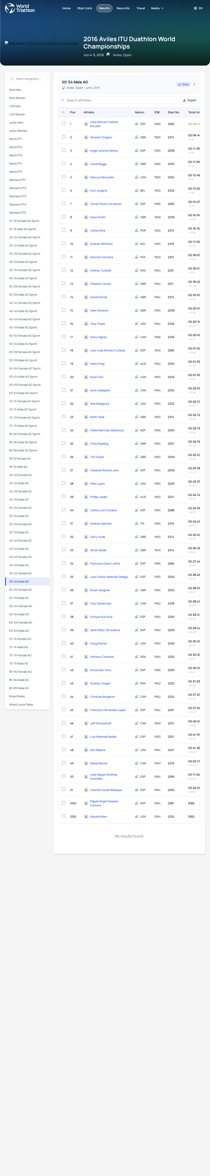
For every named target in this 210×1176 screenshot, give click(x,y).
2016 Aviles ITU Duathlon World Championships (129, 42)
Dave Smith (97, 217)
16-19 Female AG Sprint (24, 221)
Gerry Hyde (97, 537)
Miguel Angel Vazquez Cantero (104, 803)
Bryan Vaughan (100, 590)
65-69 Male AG (19, 631)
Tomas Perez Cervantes (105, 204)
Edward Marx (98, 816)
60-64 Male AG (19, 614)
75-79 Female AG (20, 655)
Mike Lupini (97, 483)
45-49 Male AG (19, 565)
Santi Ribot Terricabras (105, 630)
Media (155, 8)
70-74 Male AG (18, 647)
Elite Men (15, 90)
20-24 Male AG (19, 483)
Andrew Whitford (101, 244)
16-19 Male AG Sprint (22, 229)
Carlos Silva (97, 230)
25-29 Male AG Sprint (23, 262)
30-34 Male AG (19, 516)
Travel (141, 8)
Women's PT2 (17, 188)
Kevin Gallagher (100, 390)
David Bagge (98, 164)
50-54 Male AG (19, 581)
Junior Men (16, 122)
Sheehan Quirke (100, 284)
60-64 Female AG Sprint (25, 368)
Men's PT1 (15, 139)
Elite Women (17, 98)
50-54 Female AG (20, 573)
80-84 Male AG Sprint (23, 442)
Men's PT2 (15, 147)
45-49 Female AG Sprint (24, 319)
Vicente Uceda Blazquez (106, 790)
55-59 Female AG (20, 590)
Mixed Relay (17, 696)
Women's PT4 (17, 204)
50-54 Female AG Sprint (24, 335)
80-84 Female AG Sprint (24, 434)
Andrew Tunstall (100, 270)
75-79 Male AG (18, 663)
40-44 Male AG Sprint (23, 311)
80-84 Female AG (20, 672)
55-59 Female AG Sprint (24, 352)
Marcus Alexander (102, 177)
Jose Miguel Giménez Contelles (104, 777)
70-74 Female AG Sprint (24, 401)
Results (104, 8)
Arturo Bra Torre (100, 670)
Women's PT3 (17, 196)
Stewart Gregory (101, 137)
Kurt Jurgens (98, 190)
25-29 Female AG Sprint (24, 254)
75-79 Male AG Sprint (23, 426)
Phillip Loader (98, 497)
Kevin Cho (96, 377)
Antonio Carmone (101, 257)
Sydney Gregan (100, 683)
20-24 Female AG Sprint (24, 237)
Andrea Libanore (101, 523)
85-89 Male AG (19, 688)
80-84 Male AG (19, 680)
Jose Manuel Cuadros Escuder (104, 124)
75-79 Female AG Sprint (24, 417)
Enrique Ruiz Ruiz (101, 617)
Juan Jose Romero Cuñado (107, 350)
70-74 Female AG (20, 639)
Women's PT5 (17, 213)
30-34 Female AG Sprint (24, 270)
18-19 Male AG (18, 467)
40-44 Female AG (20, 540)
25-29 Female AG (20, 491)
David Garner (98, 297)
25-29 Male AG (19, 499)
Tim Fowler (97, 457)
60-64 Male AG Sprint (23, 376)
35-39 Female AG (20, 524)
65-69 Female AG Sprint (25, 385)
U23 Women (17, 114)
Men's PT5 (15, 172)
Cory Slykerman (100, 603)
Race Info (123, 8)
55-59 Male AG (19, 598)
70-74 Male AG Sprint (23, 409)
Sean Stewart (99, 310)
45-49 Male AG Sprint (23, 327)
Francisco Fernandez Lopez (108, 710)
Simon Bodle (98, 550)
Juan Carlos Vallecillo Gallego (109, 577)
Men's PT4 (15, 163)
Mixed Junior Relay (21, 704)
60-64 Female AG (20, 606)
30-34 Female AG (20, 508)
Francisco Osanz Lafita (105, 563)
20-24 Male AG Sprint (23, 245)
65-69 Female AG (20, 622)
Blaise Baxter (99, 763)
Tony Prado (97, 324)
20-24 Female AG (20, 475)
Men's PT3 (15, 155)
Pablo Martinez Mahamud (107, 430)
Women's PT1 (17, 180)
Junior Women (18, 131)
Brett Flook (97, 417)
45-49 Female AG (20, 557)
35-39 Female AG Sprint (24, 286)
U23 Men (15, 106)
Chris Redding (99, 443)
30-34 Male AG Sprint (23, 278)
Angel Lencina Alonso (104, 150)
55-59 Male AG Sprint (23, 360)
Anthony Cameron (102, 657)
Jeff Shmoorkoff (100, 723)
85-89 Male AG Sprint (23, 450)
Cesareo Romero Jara (104, 470)
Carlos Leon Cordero (103, 510)
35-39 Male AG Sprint (23, 295)
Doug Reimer (98, 643)
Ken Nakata (97, 750)
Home (66, 8)
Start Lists (85, 8)
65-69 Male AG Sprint (23, 393)
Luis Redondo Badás (103, 737)
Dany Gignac (98, 337)
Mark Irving (97, 364)
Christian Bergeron (102, 697)
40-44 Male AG (19, 549)
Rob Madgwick (99, 404)
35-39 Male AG (19, 532)
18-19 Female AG (20, 458)
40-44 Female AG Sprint (24, 303)
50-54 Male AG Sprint (23, 344)
